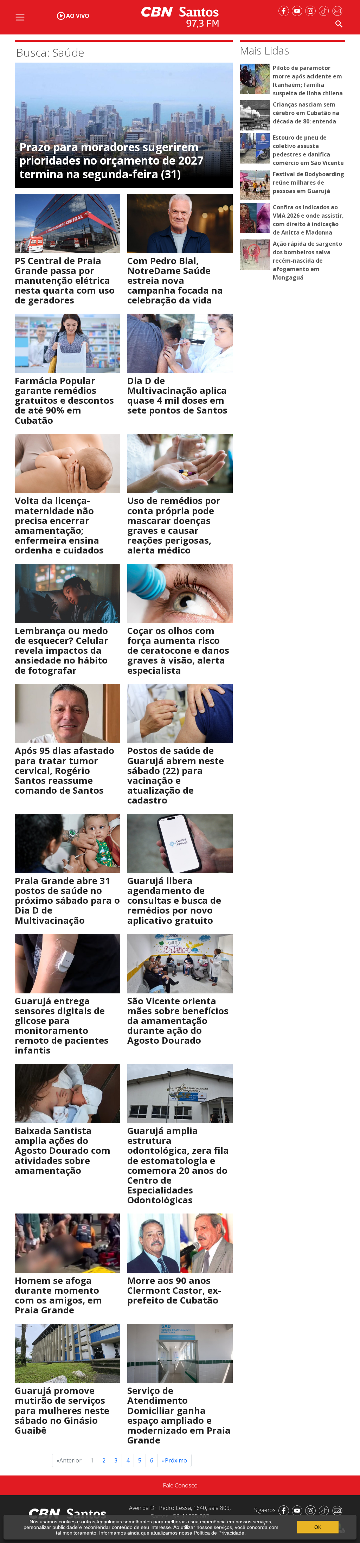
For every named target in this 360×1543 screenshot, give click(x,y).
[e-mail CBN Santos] (338, 10)
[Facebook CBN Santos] (285, 10)
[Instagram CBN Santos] (312, 10)
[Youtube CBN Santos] (298, 10)
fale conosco (180, 1485)
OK (317, 1527)
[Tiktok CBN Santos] (325, 10)
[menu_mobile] (20, 17)
